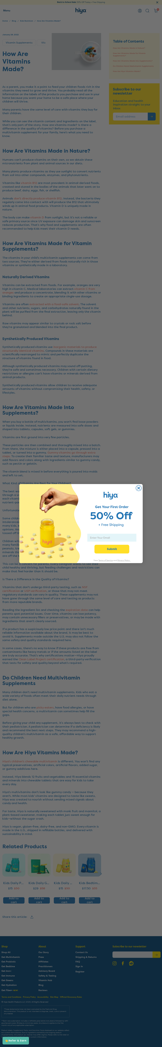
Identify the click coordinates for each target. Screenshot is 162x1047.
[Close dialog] (138, 488)
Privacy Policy (123, 560)
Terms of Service (105, 560)
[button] (16, 1040)
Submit (112, 549)
